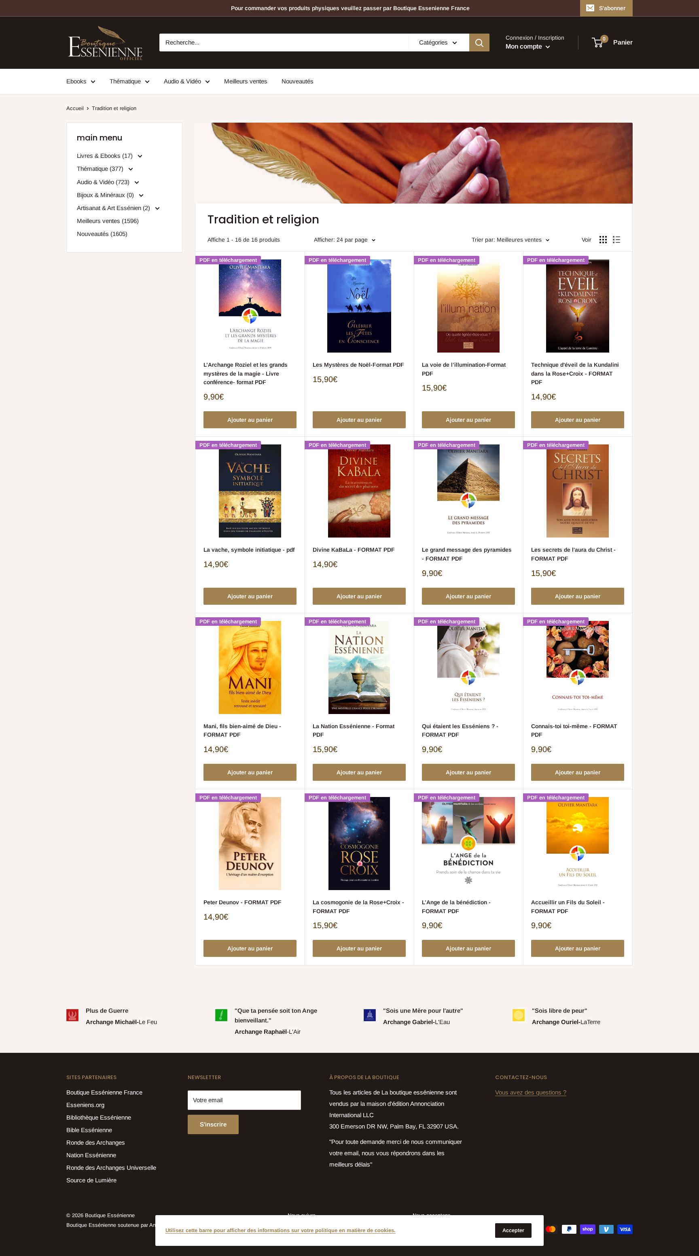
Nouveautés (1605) (102, 233)
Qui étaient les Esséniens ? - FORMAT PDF (460, 730)
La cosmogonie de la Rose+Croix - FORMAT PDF (358, 906)
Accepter (513, 1230)
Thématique (125, 81)
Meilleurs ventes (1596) (108, 220)
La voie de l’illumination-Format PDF (464, 369)
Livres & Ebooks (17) (105, 155)
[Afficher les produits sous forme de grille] (603, 239)
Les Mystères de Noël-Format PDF (358, 364)
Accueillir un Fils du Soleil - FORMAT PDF (568, 906)
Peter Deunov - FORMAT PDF (242, 902)
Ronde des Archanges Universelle (111, 1167)
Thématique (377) (101, 168)
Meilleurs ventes (245, 81)
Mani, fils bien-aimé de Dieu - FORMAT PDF (242, 730)
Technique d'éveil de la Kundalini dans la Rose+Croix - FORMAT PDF (575, 373)
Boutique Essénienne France (104, 1092)
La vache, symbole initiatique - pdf (248, 549)
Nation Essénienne (91, 1155)
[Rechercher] (479, 42)
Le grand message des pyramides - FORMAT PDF (467, 554)
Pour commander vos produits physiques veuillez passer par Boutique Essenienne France (350, 8)
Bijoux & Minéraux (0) (106, 194)
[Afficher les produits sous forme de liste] (616, 239)
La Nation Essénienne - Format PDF (353, 730)
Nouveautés (297, 81)
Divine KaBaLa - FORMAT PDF (354, 549)
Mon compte (525, 46)
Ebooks (76, 81)
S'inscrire (213, 1124)
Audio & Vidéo (182, 81)
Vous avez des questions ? (530, 1092)
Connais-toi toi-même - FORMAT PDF (574, 730)
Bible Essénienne (89, 1129)
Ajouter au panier (250, 420)
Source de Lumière (91, 1180)
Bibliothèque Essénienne (98, 1117)
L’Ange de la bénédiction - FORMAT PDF (456, 906)
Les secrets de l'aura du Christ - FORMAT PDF (573, 554)
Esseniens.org (85, 1104)
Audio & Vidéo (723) (104, 182)
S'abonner (612, 8)
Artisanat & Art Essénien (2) (114, 207)
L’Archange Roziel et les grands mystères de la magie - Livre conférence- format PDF (245, 373)
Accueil (75, 108)
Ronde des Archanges (95, 1142)
